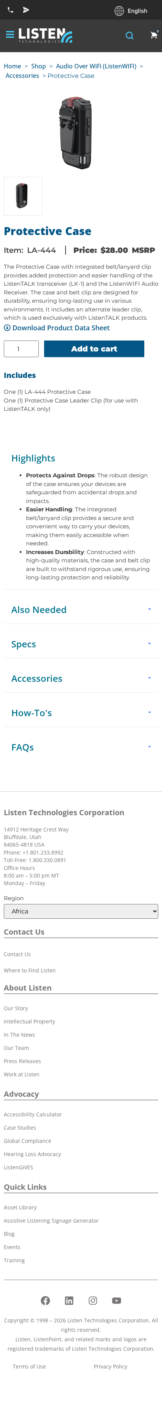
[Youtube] (116, 1300)
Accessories (22, 75)
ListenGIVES (18, 1167)
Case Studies (20, 1127)
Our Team (16, 1047)
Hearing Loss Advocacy (32, 1154)
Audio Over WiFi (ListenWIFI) (96, 66)
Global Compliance (27, 1140)
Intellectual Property (29, 1021)
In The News (19, 1034)
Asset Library (20, 1207)
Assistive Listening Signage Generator (51, 1220)
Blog (9, 1233)
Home (12, 66)
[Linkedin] (69, 1300)
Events (12, 1247)
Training (14, 1260)
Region (14, 898)
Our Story (16, 1008)
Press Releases (22, 1061)
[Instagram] (93, 1300)
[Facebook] (45, 1300)
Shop (38, 66)
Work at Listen (22, 1074)
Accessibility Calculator (33, 1114)
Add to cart (94, 348)
